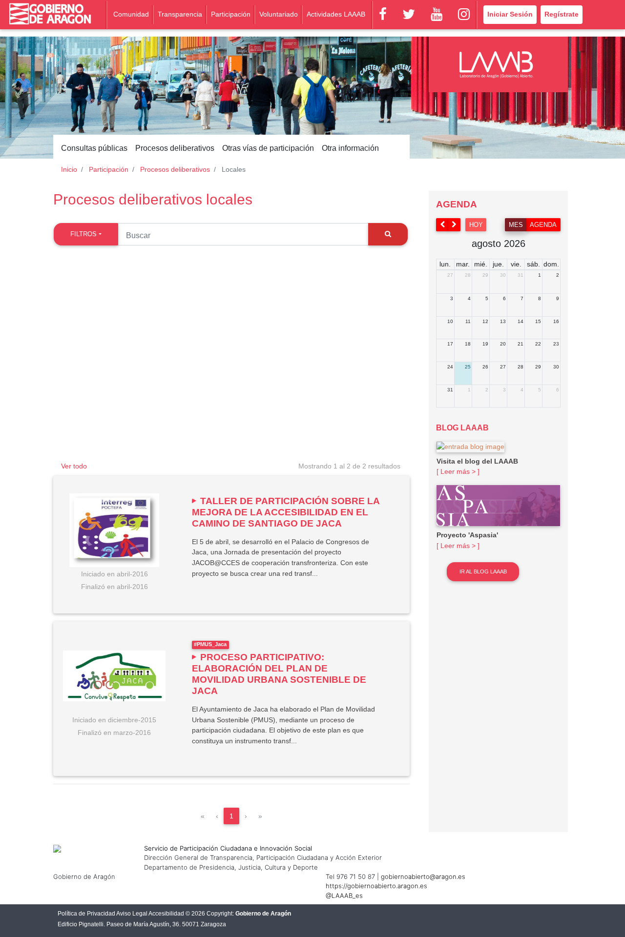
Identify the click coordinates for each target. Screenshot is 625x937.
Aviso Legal (131, 914)
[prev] (442, 224)
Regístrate (561, 14)
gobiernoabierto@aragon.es (423, 876)
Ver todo (74, 466)
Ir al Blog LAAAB (483, 571)
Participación (230, 14)
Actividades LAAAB (336, 14)
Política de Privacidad (86, 914)
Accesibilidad (166, 914)
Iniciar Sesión (510, 14)
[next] (454, 224)
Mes (516, 224)
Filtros (83, 234)
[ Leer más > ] (458, 471)
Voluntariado (278, 14)
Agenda (543, 224)
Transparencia (180, 14)
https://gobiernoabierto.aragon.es (376, 886)
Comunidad (131, 14)
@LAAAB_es (344, 895)
